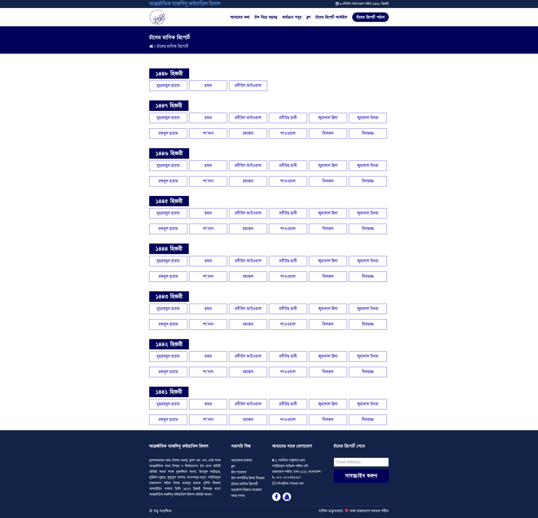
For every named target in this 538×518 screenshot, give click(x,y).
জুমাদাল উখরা (367, 118)
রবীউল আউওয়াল (248, 85)
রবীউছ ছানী (288, 118)
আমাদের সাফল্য (241, 460)
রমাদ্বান (248, 133)
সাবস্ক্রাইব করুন (361, 475)
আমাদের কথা (239, 17)
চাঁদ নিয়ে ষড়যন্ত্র (265, 17)
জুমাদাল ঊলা (328, 118)
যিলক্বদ (328, 133)
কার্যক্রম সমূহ (291, 17)
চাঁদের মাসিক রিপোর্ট (172, 46)
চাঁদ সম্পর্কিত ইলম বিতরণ (248, 478)
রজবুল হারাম (168, 133)
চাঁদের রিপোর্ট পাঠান (370, 17)
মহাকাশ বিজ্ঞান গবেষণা (246, 489)
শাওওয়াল (287, 133)
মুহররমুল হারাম (168, 85)
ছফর (208, 85)
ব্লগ (308, 17)
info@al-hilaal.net (289, 483)
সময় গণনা (238, 495)
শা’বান (208, 133)
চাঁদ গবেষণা (239, 472)
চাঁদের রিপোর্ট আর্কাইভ (331, 17)
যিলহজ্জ (368, 133)
